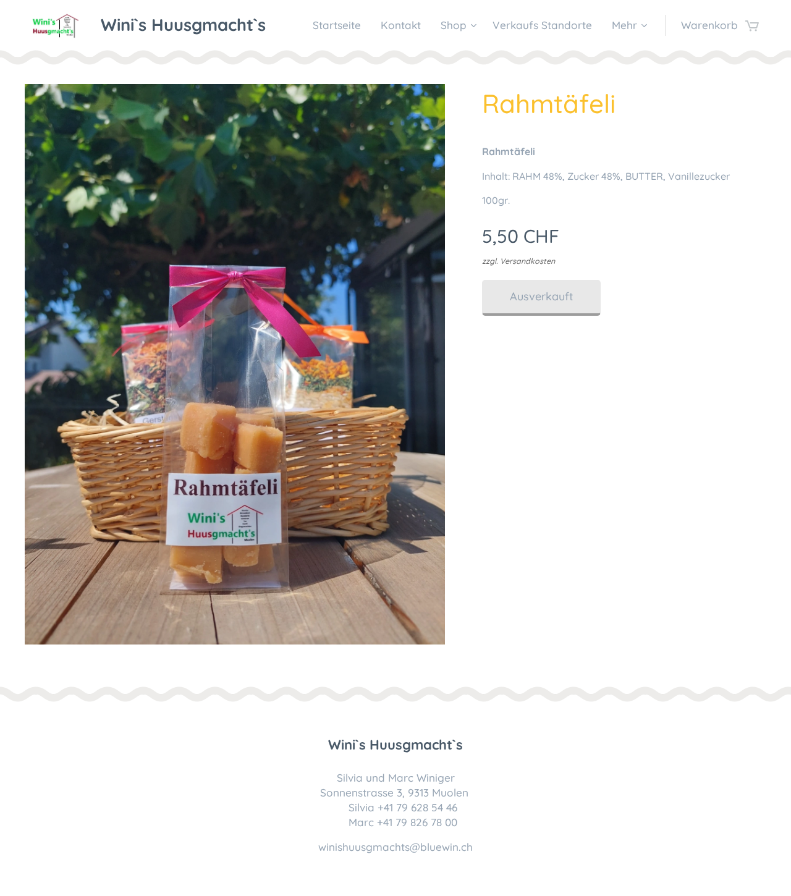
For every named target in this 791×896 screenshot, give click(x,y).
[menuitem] (340, 25)
